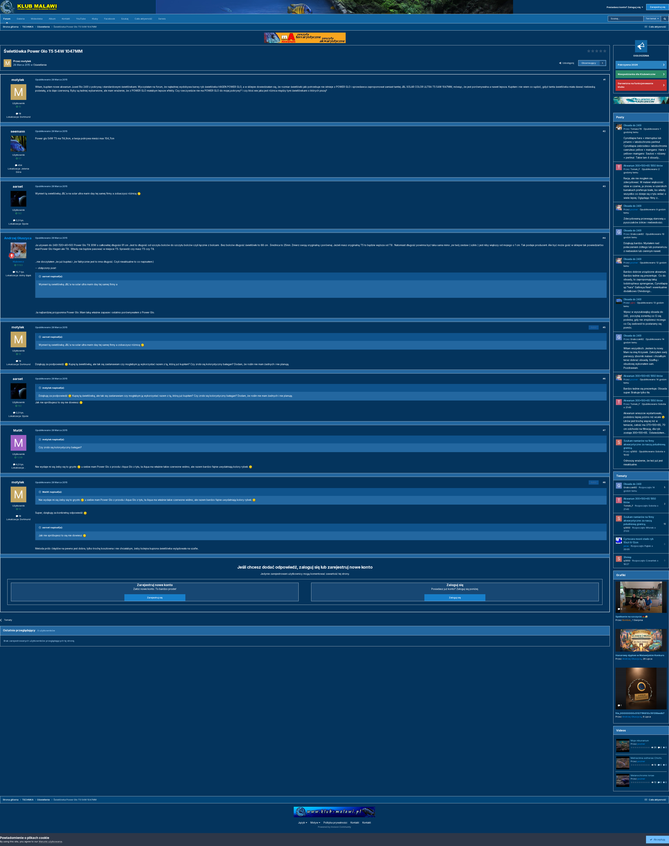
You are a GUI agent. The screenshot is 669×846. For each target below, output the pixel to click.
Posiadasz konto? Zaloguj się (624, 7)
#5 (604, 327)
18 (19, 113)
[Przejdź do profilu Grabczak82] (619, 232)
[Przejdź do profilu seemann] (18, 144)
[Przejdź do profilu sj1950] (619, 442)
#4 (604, 237)
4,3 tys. (19, 464)
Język (302, 822)
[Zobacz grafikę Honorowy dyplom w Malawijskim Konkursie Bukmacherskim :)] (641, 640)
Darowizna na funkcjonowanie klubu (635, 85)
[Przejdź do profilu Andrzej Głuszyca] (18, 250)
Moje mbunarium (640, 740)
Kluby (95, 18)
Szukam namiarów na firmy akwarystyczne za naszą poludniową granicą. (644, 444)
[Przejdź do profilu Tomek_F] (619, 167)
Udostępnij (567, 63)
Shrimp (627, 557)
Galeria (21, 18)
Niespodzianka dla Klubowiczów (636, 74)
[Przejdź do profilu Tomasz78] (619, 127)
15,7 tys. (19, 271)
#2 (604, 131)
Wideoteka (37, 18)
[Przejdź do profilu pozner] (619, 207)
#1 (604, 79)
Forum (6, 18)
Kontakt (66, 18)
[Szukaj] (665, 18)
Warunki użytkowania (50, 841)
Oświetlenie (40, 64)
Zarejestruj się (657, 7)
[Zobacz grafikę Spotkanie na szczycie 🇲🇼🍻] (641, 597)
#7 (604, 430)
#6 (604, 378)
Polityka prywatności (335, 822)
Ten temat (651, 18)
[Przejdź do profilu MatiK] (18, 443)
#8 (604, 482)
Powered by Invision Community (334, 827)
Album (52, 18)
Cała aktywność (143, 18)
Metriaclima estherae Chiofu (646, 758)
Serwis (162, 18)
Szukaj (124, 18)
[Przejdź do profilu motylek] (7, 63)
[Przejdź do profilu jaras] (619, 540)
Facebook (109, 18)
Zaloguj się (455, 597)
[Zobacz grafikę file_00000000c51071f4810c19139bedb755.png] (641, 688)
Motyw (314, 822)
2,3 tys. (19, 220)
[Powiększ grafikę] (139, 193)
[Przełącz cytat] (40, 276)
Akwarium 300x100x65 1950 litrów (643, 165)
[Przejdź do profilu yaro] (619, 301)
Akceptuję (658, 839)
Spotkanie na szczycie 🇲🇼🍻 (632, 616)
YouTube (81, 18)
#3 (604, 186)
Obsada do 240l (632, 125)
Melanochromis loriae (642, 775)
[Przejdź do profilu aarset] (18, 199)
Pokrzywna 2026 (628, 64)
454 (19, 165)
